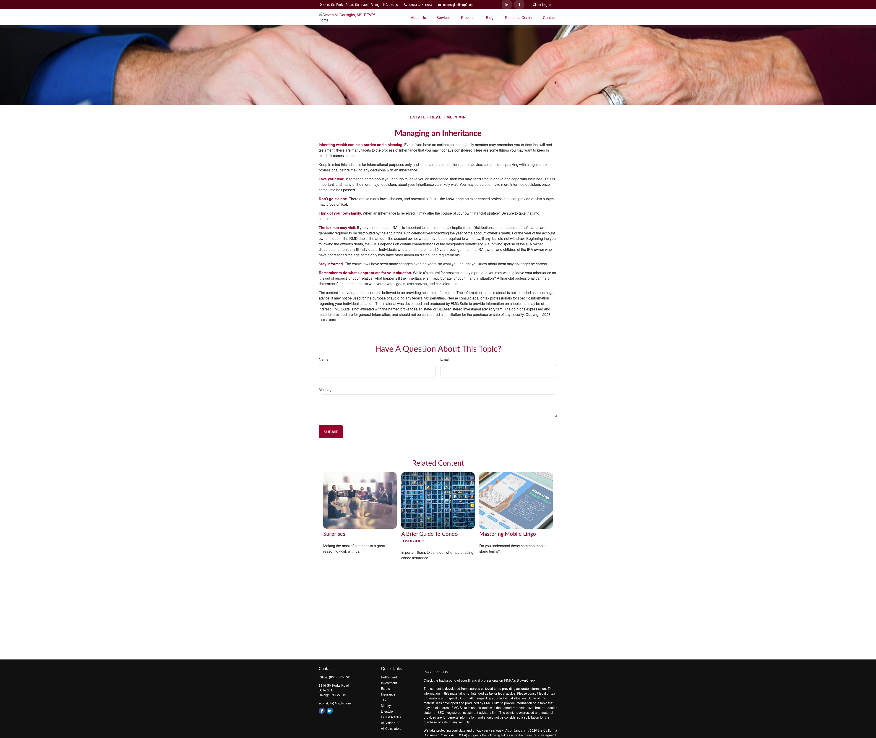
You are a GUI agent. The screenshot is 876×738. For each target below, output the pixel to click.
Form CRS (440, 672)
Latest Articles (391, 717)
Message (326, 389)
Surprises (334, 534)
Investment (389, 682)
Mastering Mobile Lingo (507, 534)
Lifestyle (387, 711)
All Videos (388, 722)
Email (445, 359)
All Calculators (391, 728)
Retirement (389, 677)
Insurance (388, 694)
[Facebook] (519, 4)
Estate (385, 688)
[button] (418, 17)
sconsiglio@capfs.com (459, 4)
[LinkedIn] (507, 4)
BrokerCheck (526, 680)
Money (386, 705)
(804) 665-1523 (420, 4)
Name (323, 359)
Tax (383, 700)
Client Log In (542, 4)
